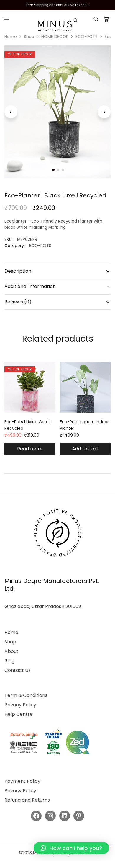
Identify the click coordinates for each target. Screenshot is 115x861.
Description (17, 271)
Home (10, 37)
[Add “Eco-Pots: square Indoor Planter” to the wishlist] (106, 377)
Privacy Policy (20, 704)
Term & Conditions (25, 695)
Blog (9, 660)
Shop (29, 37)
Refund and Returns (27, 800)
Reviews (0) (18, 301)
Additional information (30, 286)
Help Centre (18, 714)
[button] (71, 848)
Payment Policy (22, 781)
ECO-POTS (86, 37)
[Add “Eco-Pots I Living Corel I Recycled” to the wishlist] (51, 377)
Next (104, 111)
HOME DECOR (54, 37)
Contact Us (17, 670)
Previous (10, 111)
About (11, 651)
